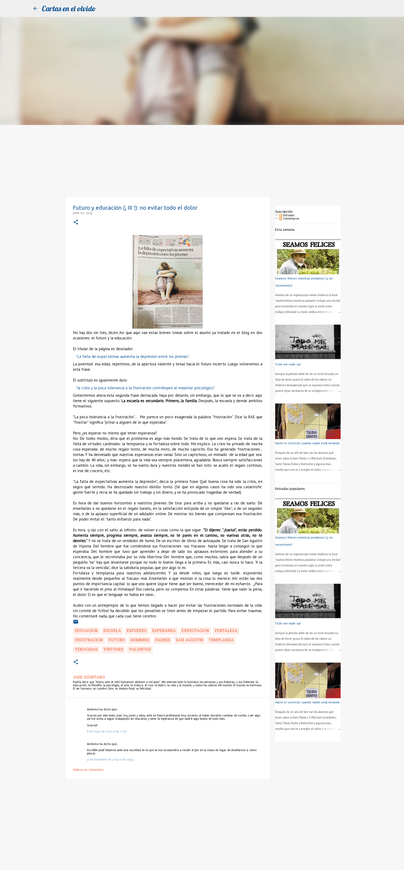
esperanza (164, 631)
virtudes (113, 650)
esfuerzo (137, 631)
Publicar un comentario (88, 769)
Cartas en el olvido (69, 8)
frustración (89, 640)
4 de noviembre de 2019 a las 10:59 (110, 759)
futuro (116, 640)
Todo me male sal (287, 364)
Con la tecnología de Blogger (205, 864)
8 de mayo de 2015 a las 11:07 (107, 731)
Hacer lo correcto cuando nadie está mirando (307, 443)
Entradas (288, 215)
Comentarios (290, 218)
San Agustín (189, 640)
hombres (139, 640)
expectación (195, 631)
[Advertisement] (202, 160)
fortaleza (226, 631)
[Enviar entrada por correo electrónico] (76, 623)
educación (86, 631)
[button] (76, 222)
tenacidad (86, 650)
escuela (112, 631)
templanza (221, 640)
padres (162, 640)
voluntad (140, 650)
